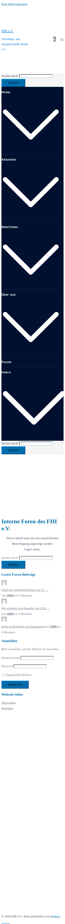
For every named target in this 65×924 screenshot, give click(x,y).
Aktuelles (8, 159)
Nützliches (9, 227)
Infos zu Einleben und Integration (23, 626)
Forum (6, 362)
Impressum (8, 702)
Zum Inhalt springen (14, 4)
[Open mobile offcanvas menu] (62, 40)
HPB (10, 595)
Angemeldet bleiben (18, 675)
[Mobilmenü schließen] (58, 6)
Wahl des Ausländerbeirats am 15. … (25, 590)
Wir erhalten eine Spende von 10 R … (25, 608)
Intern (6, 372)
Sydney (55, 916)
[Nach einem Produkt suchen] (54, 40)
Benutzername (10, 657)
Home (5, 92)
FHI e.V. (7, 31)
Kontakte (7, 708)
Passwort (7, 666)
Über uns (8, 294)
